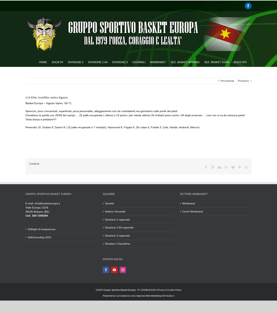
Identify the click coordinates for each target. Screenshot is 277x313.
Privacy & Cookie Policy (169, 290)
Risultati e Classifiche (117, 243)
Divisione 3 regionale (117, 235)
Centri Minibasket (192, 211)
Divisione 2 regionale (117, 219)
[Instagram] (123, 270)
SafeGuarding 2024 (39, 237)
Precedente (227, 80)
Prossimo (243, 80)
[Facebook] (248, 5)
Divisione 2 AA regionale (119, 227)
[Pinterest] (239, 167)
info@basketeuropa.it (47, 203)
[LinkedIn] (219, 167)
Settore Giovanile (115, 211)
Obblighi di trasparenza (41, 229)
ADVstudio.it (167, 296)
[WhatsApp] (226, 167)
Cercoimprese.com (125, 296)
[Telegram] (232, 167)
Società (109, 203)
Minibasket (188, 203)
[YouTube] (114, 270)
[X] (212, 167)
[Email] (246, 167)
